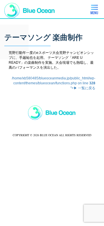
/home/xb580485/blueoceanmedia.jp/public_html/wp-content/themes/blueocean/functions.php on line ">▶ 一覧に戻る (53, 83)
